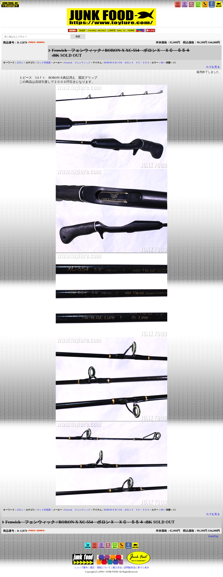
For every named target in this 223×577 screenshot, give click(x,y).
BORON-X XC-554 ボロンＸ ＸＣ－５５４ (126, 62)
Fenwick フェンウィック (77, 62)
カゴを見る (213, 66)
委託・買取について (100, 567)
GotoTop (213, 536)
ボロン (20, 62)
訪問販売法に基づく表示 (136, 567)
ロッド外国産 (44, 62)
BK (162, 62)
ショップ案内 (81, 567)
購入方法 (117, 567)
